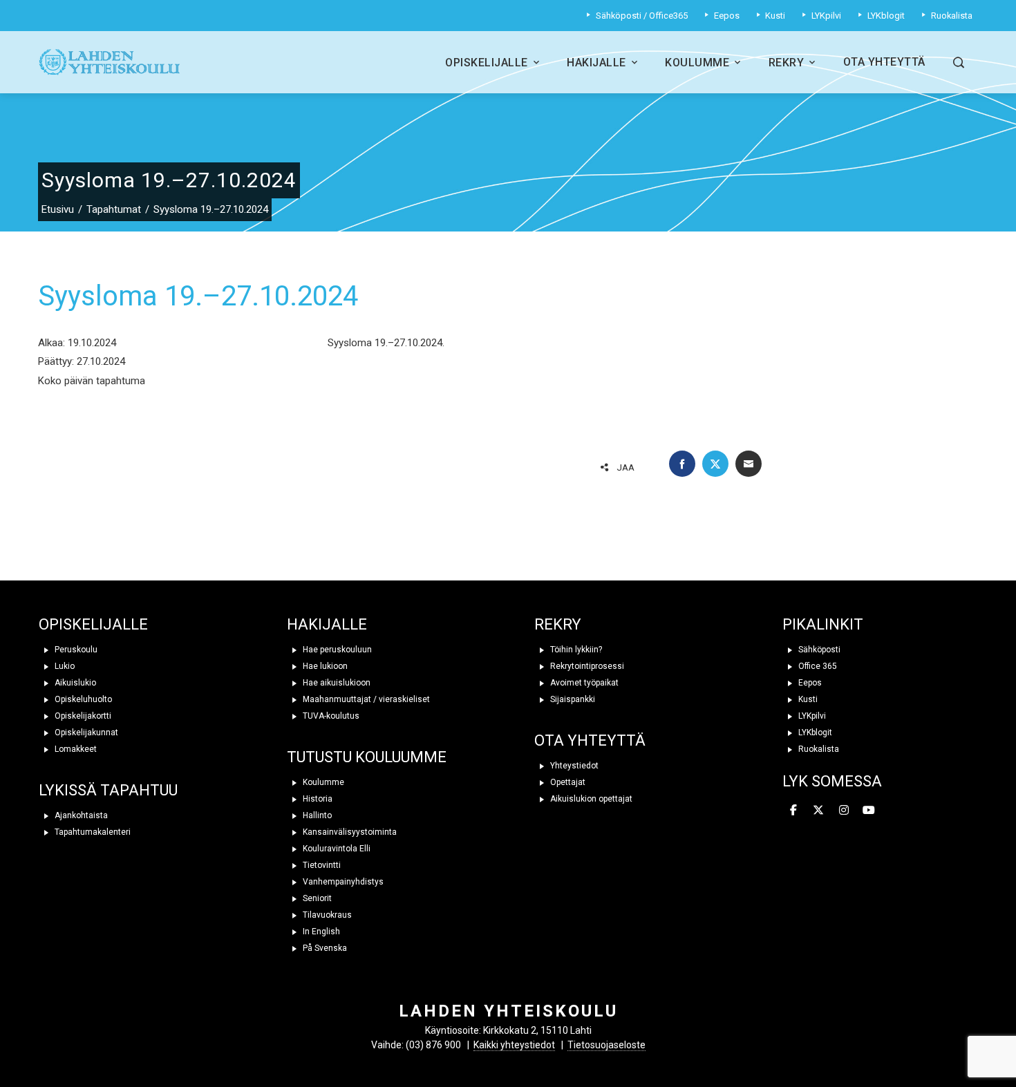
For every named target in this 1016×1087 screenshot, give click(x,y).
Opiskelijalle (486, 62)
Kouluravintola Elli (335, 848)
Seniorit (316, 898)
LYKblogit (814, 732)
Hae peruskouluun (336, 649)
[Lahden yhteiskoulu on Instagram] (844, 811)
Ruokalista (817, 749)
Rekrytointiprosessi (586, 666)
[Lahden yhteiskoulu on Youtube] (869, 811)
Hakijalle (596, 62)
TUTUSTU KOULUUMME (366, 757)
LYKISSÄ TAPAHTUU (108, 790)
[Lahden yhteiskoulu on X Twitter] (818, 811)
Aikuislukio (74, 683)
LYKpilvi (811, 716)
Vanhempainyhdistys (342, 882)
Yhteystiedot (573, 766)
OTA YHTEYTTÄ (590, 740)
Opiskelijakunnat (85, 732)
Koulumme (697, 62)
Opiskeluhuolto (82, 699)
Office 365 (816, 666)
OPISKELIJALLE (93, 624)
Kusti (807, 699)
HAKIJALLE (327, 624)
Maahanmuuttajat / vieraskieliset (365, 699)
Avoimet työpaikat (583, 683)
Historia (316, 799)
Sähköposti (818, 649)
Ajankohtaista (80, 815)
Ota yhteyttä (884, 61)
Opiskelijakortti (82, 716)
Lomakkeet (75, 749)
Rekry (787, 62)
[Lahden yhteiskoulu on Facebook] (793, 811)
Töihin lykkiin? (575, 649)
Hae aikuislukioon (335, 683)
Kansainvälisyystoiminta (349, 832)
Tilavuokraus (326, 915)
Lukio (64, 666)
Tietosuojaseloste (606, 1044)
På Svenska (324, 948)
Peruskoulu (75, 649)
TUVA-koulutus (330, 716)
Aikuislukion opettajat (590, 799)
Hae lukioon (324, 666)
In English (320, 931)
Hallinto (316, 815)
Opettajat (566, 782)
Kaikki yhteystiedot (514, 1044)
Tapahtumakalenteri (92, 832)
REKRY (557, 624)
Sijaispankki (571, 699)
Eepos (809, 683)
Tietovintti (321, 865)
